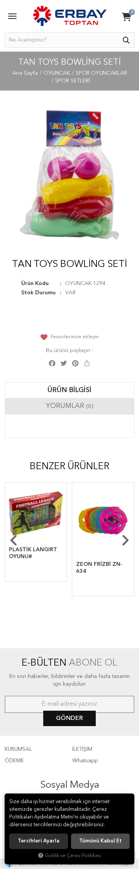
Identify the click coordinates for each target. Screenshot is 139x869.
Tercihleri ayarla (38, 841)
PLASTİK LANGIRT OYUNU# (33, 553)
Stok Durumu (38, 292)
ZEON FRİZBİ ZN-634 (99, 568)
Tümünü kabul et (100, 841)
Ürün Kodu (35, 283)
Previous (14, 540)
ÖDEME (14, 760)
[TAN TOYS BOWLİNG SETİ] (69, 175)
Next (125, 540)
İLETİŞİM (82, 749)
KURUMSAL (18, 749)
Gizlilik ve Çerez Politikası (73, 855)
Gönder (69, 718)
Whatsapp (85, 760)
